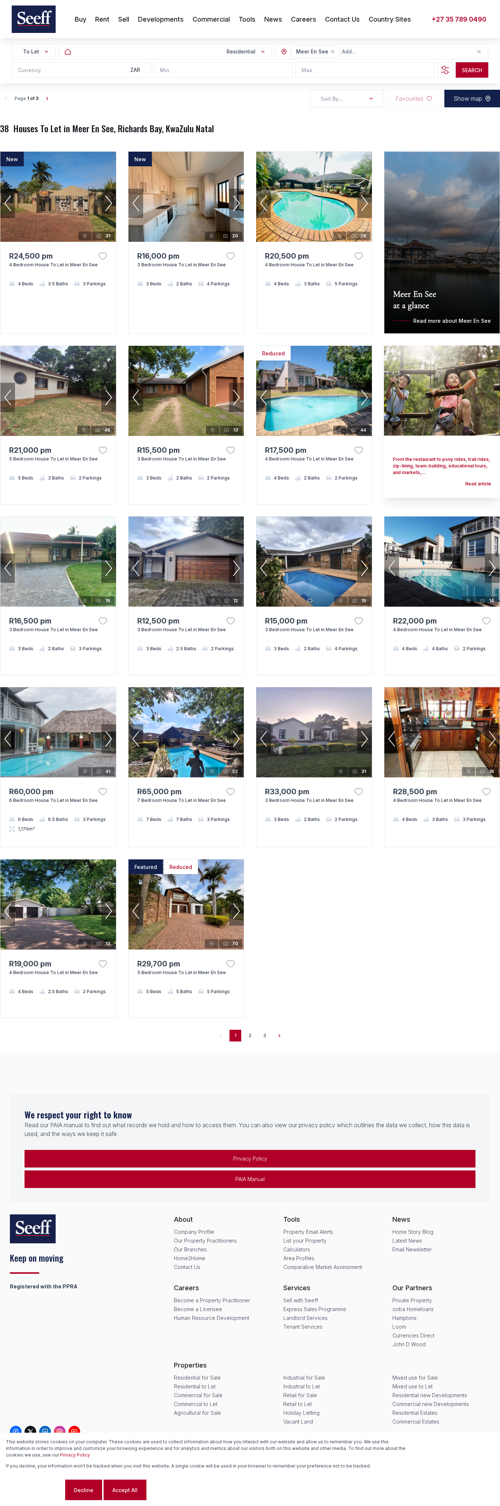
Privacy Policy (250, 1158)
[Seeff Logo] (34, 19)
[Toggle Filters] (445, 70)
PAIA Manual (250, 1179)
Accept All (125, 1490)
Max (307, 70)
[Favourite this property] (102, 256)
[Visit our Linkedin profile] (45, 1431)
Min (164, 70)
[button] (333, 52)
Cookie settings (35, 1490)
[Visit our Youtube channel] (74, 1431)
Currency (29, 70)
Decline (83, 1490)
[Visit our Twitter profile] (30, 1431)
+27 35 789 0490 (459, 19)
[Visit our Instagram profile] (60, 1431)
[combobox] (382, 52)
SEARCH (472, 70)
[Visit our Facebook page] (16, 1431)
